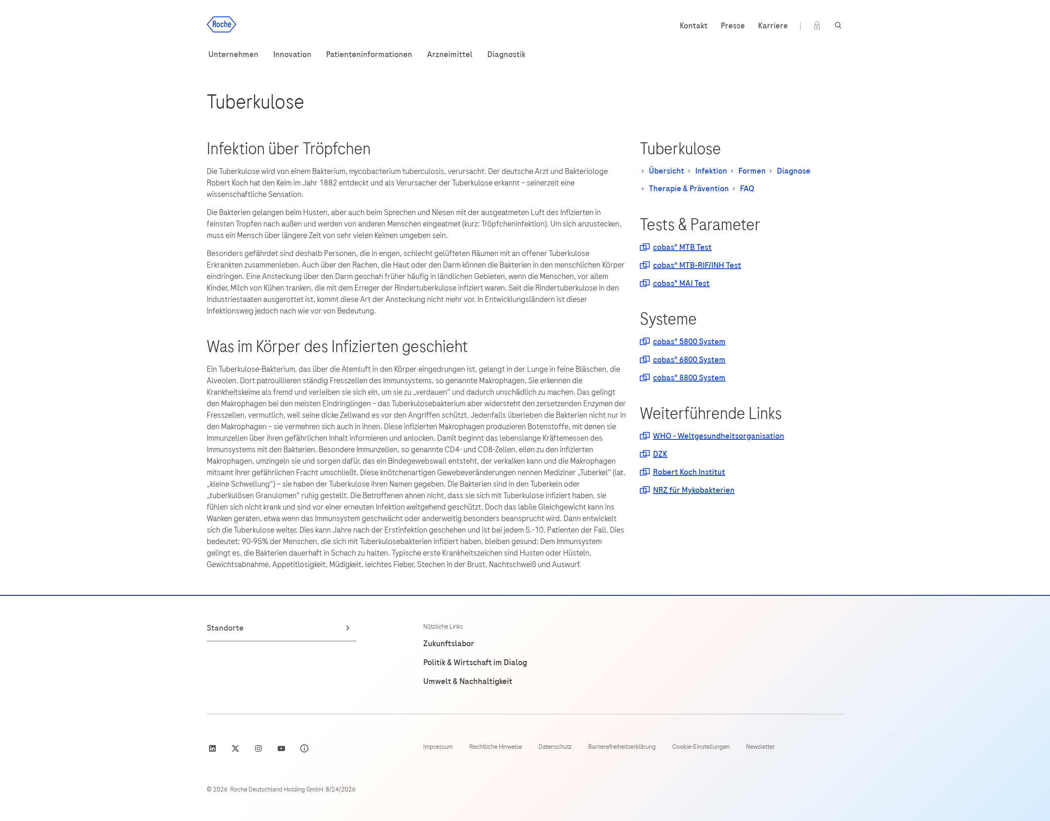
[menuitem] (233, 54)
